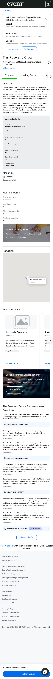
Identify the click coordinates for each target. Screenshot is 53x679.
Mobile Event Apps (9, 574)
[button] (26, 277)
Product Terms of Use (10, 613)
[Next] (50, 76)
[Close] (45, 19)
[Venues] (48, 4)
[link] (21, 322)
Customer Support (9, 599)
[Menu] (3, 4)
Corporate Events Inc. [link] (17, 332)
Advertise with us (9, 620)
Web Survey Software (10, 581)
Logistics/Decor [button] (12, 351)
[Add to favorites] (49, 63)
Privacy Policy (7, 609)
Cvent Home (7, 591)
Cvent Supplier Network (11, 556)
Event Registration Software (13, 570)
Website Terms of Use (10, 616)
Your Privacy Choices (10, 603)
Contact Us (6, 595)
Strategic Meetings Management (15, 578)
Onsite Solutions (8, 560)
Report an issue (7, 546)
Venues (8, 10)
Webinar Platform (9, 585)
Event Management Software (13, 566)
